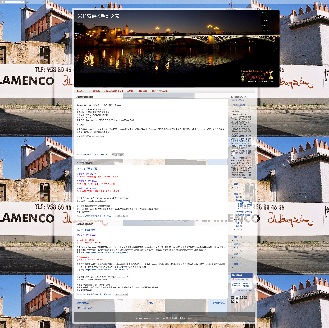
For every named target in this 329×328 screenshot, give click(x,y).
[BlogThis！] (116, 154)
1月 (238, 230)
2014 (236, 261)
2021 (236, 237)
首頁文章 (80, 91)
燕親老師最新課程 (86, 230)
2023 (236, 194)
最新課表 (131, 91)
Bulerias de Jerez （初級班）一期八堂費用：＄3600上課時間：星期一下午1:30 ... (244, 204)
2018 (236, 247)
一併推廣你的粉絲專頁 (238, 105)
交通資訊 (143, 91)
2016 (236, 254)
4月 (238, 223)
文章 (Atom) (87, 308)
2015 (236, 257)
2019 (236, 244)
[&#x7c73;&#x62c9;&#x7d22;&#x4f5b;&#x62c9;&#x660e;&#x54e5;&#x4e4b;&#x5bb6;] (237, 286)
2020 (236, 240)
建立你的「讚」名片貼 (245, 290)
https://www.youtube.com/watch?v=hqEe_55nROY (107, 252)
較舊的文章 (219, 303)
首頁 (151, 303)
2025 (236, 187)
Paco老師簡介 (94, 91)
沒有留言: (104, 154)
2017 (236, 251)
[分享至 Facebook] (120, 154)
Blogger (190, 318)
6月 (238, 219)
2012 (236, 267)
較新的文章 (82, 303)
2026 (236, 184)
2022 (236, 234)
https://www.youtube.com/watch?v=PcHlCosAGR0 (107, 270)
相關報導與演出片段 (159, 91)
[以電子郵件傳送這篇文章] (113, 154)
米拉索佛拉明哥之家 (98, 16)
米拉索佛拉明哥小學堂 (113, 91)
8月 (238, 197)
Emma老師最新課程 (87, 168)
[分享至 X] (118, 154)
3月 (238, 226)
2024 (236, 191)
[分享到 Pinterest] (123, 154)
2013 (236, 264)
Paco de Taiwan (239, 279)
